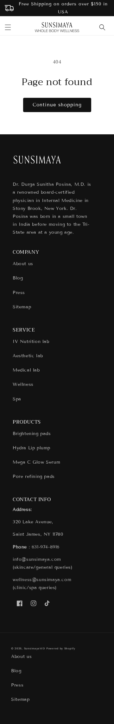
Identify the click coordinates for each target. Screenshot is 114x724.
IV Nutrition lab (31, 341)
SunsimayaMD (34, 648)
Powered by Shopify (60, 648)
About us (23, 263)
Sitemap (22, 307)
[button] (8, 27)
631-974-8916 (46, 547)
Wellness (23, 384)
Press (19, 292)
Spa (17, 399)
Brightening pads (32, 433)
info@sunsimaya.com (37, 559)
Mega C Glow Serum (36, 462)
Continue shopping (57, 105)
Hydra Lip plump (31, 448)
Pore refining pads (34, 476)
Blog (18, 278)
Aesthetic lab (28, 356)
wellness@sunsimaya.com (42, 579)
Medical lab (26, 370)
